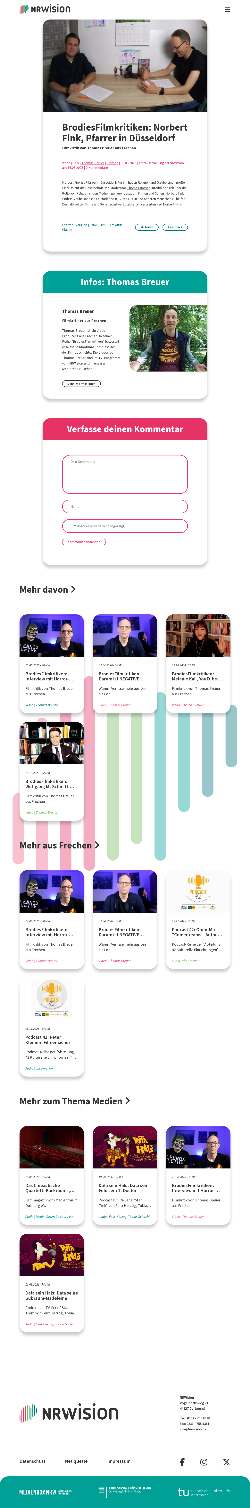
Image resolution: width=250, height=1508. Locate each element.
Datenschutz (33, 1461)
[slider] (116, 109)
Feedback (175, 227)
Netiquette (76, 1461)
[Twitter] (226, 1462)
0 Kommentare (97, 167)
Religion (144, 182)
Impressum (118, 1461)
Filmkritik (115, 225)
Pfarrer (67, 225)
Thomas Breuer (92, 163)
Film (102, 225)
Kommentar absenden (83, 542)
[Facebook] (182, 1462)
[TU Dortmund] (204, 1492)
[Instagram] (203, 1462)
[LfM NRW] (125, 1492)
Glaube (67, 229)
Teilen (148, 227)
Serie (94, 225)
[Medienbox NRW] (46, 1492)
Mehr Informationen (81, 384)
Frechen (112, 163)
